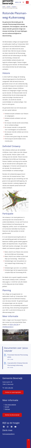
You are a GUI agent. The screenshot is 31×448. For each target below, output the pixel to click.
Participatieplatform (8, 434)
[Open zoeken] (23, 2)
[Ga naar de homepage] (7, 2)
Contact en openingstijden (13, 392)
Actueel (8, 6)
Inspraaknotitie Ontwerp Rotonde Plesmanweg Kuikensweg (17, 365)
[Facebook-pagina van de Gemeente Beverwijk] (3, 426)
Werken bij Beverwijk (11, 415)
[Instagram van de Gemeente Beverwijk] (7, 426)
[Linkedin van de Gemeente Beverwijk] (11, 426)
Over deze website (10, 404)
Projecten (14, 6)
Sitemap (7, 409)
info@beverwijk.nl (7, 327)
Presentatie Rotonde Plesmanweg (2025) (17, 357)
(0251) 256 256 (14, 324)
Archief (7, 407)
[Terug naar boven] (28, 443)
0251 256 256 (9, 388)
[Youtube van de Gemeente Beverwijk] (15, 426)
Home (3, 6)
